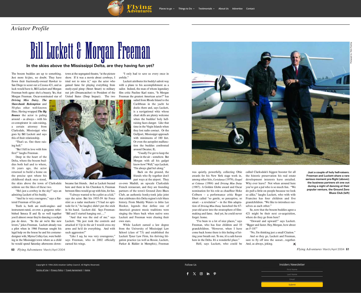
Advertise (237, 9)
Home (87, 270)
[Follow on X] (194, 274)
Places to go (165, 9)
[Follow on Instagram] (201, 274)
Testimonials (205, 9)
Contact (250, 9)
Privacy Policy (57, 270)
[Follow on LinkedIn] (208, 274)
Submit (292, 284)
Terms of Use (42, 270)
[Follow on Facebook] (188, 274)
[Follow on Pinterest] (215, 274)
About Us (224, 9)
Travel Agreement (74, 270)
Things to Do (185, 9)
